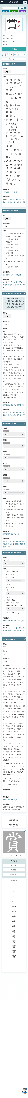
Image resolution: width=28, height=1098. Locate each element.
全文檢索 (14, 11)
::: (0, 4)
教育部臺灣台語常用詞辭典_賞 (13, 621)
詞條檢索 (5, 11)
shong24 (6, 442)
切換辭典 (12, 59)
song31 (5, 431)
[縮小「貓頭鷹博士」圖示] (26, 1089)
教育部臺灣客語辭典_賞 (11, 534)
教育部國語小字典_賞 (10, 192)
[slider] (14, 434)
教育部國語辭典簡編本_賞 (12, 275)
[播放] (7, 855)
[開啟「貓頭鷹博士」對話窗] (24, 1091)
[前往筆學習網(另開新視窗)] (21, 855)
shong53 (6, 466)
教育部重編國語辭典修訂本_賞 (13, 405)
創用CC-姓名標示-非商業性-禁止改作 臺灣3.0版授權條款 (14, 544)
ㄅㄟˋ (12, 35)
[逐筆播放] (11, 855)
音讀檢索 (23, 11)
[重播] (16, 855)
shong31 (6, 454)
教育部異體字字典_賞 (10, 800)
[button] (19, 8)
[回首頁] (14, 2)
